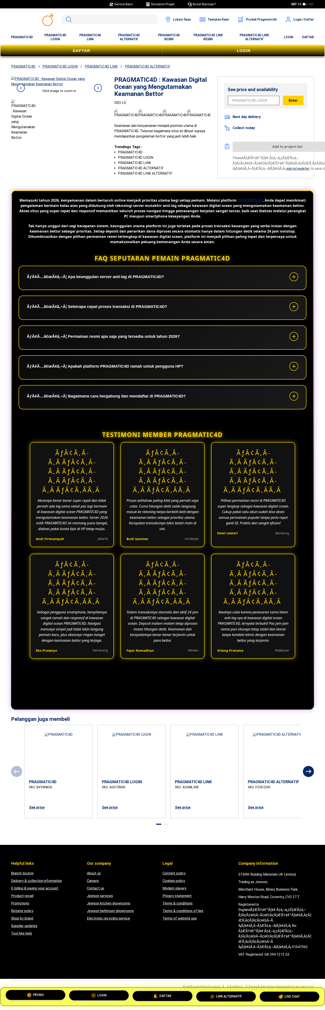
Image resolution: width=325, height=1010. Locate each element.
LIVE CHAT (292, 995)
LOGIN (288, 37)
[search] (110, 19)
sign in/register (297, 168)
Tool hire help (21, 933)
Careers (93, 881)
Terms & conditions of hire (182, 911)
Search (68, 19)
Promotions (20, 903)
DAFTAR (308, 37)
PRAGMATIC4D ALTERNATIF (129, 37)
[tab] (158, 824)
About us (94, 873)
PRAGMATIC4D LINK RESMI (208, 37)
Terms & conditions (177, 903)
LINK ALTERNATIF (229, 995)
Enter (293, 100)
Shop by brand (22, 918)
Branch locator (22, 873)
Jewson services (100, 896)
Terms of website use (179, 918)
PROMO (38, 996)
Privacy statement (177, 896)
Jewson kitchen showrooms (108, 903)
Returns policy (22, 911)
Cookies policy (173, 881)
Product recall (22, 896)
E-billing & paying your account (34, 888)
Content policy (173, 873)
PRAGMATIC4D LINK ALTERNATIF (254, 37)
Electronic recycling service (108, 918)
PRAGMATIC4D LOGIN (55, 37)
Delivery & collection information (36, 881)
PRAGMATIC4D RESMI (169, 37)
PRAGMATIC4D (22, 37)
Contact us (95, 888)
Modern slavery (174, 888)
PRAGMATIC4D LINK (90, 37)
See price (37, 807)
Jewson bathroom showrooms (110, 911)
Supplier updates (24, 926)
